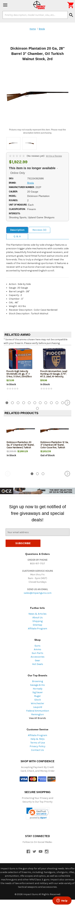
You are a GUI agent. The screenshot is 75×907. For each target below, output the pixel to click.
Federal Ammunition (37, 710)
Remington (37, 714)
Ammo (37, 649)
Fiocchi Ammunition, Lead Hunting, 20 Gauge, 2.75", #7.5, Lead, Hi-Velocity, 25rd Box (53, 375)
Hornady (37, 688)
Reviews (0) (39, 229)
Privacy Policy (37, 746)
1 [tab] (32, 473)
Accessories (37, 656)
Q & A (17, 236)
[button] (37, 813)
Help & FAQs (38, 738)
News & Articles (37, 613)
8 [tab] (45, 402)
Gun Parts (37, 653)
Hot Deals (37, 664)
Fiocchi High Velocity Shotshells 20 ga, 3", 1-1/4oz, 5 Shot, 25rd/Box (19, 374)
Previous (7, 402)
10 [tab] (57, 402)
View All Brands (37, 718)
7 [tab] (40, 402)
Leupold (37, 707)
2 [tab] (12, 402)
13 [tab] (37, 408)
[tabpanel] (20, 372)
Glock (37, 699)
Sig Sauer (37, 692)
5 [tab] (29, 402)
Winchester (37, 703)
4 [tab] (23, 402)
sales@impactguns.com (37, 592)
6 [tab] (34, 402)
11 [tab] (62, 402)
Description (17, 229)
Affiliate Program (37, 628)
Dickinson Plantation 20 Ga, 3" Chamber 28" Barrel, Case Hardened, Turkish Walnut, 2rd (20, 446)
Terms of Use (37, 742)
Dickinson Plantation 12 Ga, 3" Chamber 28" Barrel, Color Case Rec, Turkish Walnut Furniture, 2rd (54, 446)
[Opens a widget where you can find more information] (62, 900)
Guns (37, 645)
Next (67, 402)
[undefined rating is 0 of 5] (17, 155)
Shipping (37, 621)
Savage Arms (37, 684)
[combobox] (35, 15)
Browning (37, 681)
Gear (37, 660)
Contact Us (37, 750)
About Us (37, 617)
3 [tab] (18, 402)
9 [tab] (51, 402)
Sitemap (37, 624)
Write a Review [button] (54, 155)
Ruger (37, 696)
